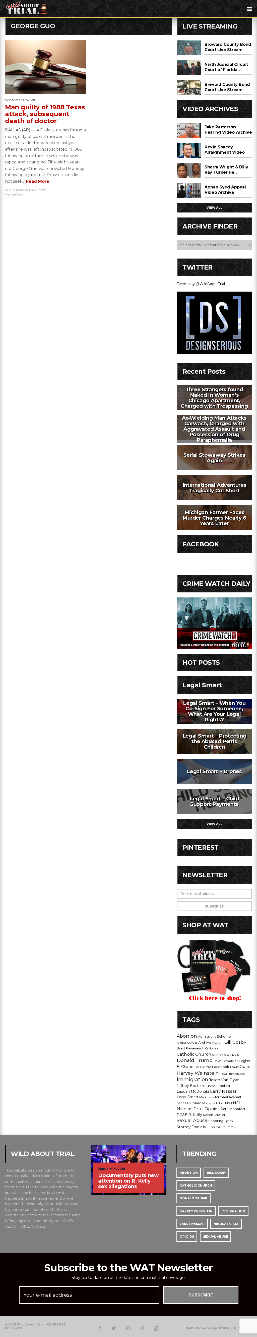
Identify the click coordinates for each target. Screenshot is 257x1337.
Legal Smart (187, 1097)
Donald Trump (195, 1060)
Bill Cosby (235, 1042)
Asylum (218, 1042)
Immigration (192, 1079)
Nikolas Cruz (190, 1108)
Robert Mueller (214, 1115)
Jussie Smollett (217, 1086)
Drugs (217, 1061)
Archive (204, 1042)
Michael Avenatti (228, 1097)
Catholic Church (194, 1054)
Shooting (215, 1121)
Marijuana (206, 1097)
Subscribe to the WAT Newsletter (128, 1267)
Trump (235, 1127)
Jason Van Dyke (224, 1079)
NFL (237, 1102)
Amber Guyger (187, 1042)
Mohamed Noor (213, 1103)
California (211, 1048)
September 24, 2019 (21, 100)
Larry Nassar (223, 1091)
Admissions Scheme (214, 1036)
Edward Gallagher (236, 1061)
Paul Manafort (232, 1109)
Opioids (212, 1108)
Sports (228, 1121)
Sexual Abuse (192, 1120)
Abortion (187, 1036)
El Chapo (185, 1066)
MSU (228, 1103)
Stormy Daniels (191, 1127)
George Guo (14, 194)
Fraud (234, 1067)
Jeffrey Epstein (190, 1085)
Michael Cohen (189, 1103)
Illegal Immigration (232, 1073)
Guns (245, 1066)
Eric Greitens (203, 1067)
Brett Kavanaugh (190, 1048)
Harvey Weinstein (198, 1073)
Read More (37, 181)
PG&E (182, 1114)
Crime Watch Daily (225, 1054)
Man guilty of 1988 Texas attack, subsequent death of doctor (45, 114)
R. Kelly (195, 1114)
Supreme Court (218, 1127)
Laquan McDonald (193, 1091)
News (42, 189)
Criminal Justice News (21, 189)
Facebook (220, 1067)
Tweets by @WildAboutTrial (201, 284)
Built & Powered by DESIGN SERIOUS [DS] (219, 1328)
